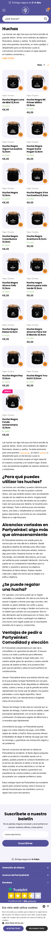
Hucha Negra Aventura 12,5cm (36, 237)
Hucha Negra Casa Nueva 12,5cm (10, 239)
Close (25, 867)
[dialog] (25, 918)
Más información (16, 920)
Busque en (45, 18)
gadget (42, 452)
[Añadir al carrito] (20, 88)
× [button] (48, 906)
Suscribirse (25, 843)
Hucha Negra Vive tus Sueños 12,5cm (37, 194)
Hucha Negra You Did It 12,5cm (37, 377)
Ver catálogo (4, 10)
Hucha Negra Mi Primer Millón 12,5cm (36, 102)
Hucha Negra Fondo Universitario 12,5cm (10, 423)
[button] (25, 923)
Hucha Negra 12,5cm (10, 194)
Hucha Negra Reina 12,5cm (10, 330)
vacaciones (25, 452)
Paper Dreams (8, 95)
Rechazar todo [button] (36, 928)
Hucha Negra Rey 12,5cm (12, 377)
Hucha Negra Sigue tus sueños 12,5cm (12, 149)
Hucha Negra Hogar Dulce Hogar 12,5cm (35, 149)
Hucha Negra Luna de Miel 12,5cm (13, 101)
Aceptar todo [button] (13, 928)
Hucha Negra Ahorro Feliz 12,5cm (10, 285)
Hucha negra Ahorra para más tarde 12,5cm (37, 285)
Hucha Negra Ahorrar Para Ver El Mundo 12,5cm (36, 332)
